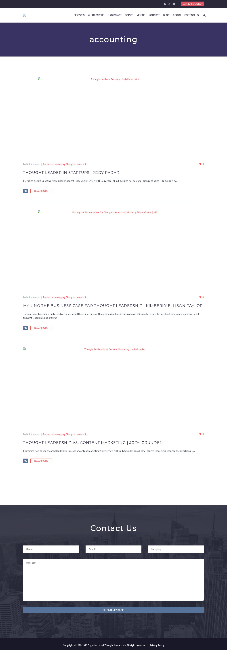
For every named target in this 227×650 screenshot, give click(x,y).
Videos (141, 15)
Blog (166, 15)
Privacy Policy (157, 645)
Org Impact (115, 15)
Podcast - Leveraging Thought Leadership (65, 164)
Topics (129, 15)
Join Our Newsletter (192, 3)
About (177, 15)
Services (79, 15)
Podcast (154, 15)
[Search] (203, 15)
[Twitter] (169, 4)
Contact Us (191, 15)
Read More (41, 191)
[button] (25, 191)
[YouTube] (174, 4)
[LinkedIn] (164, 4)
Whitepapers (96, 15)
